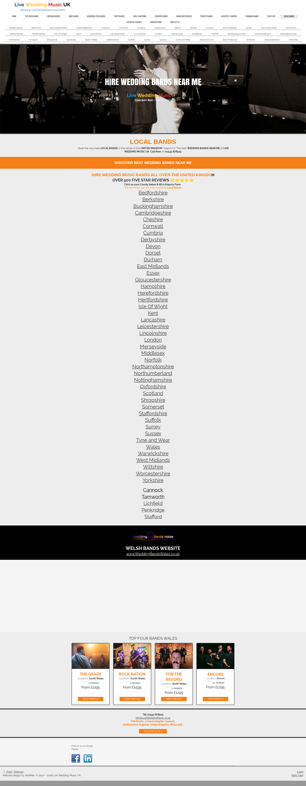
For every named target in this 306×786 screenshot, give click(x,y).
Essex (153, 273)
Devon (153, 246)
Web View (297, 775)
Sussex (153, 433)
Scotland (153, 393)
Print (9, 771)
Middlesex (153, 353)
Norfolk (153, 360)
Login (300, 771)
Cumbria (153, 233)
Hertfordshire (153, 300)
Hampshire (153, 286)
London (153, 340)
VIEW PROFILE (91, 699)
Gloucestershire (153, 280)
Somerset (153, 407)
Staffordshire (153, 413)
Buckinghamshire (153, 206)
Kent (153, 313)
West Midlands (153, 460)
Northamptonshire (153, 366)
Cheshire (153, 219)
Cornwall (153, 226)
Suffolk (153, 420)
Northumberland (153, 373)
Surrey (153, 427)
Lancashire (153, 320)
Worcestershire (153, 473)
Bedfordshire (153, 193)
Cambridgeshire (153, 213)
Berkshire (153, 199)
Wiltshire (153, 467)
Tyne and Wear (153, 440)
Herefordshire (153, 293)
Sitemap (19, 771)
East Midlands (153, 266)
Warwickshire (153, 453)
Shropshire (153, 400)
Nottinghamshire (153, 380)
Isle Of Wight (153, 306)
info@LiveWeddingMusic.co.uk (153, 717)
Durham (153, 259)
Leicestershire (153, 326)
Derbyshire (153, 239)
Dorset (153, 253)
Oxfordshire (153, 386)
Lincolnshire (153, 333)
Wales (153, 447)
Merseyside (153, 346)
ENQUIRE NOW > (153, 731)
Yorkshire (153, 480)
